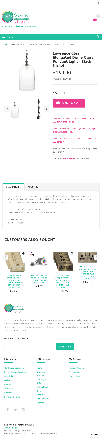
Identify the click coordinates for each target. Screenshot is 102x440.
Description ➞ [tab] (13, 187)
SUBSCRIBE (65, 346)
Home (39, 368)
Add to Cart (71, 103)
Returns (7, 384)
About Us (8, 376)
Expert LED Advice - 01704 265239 (19, 26)
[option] (14, 109)
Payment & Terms (12, 397)
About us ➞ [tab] (34, 187)
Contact (40, 403)
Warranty (8, 388)
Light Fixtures (43, 399)
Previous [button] (7, 109)
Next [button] (46, 109)
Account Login (75, 372)
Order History (75, 376)
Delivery (7, 380)
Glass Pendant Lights (17, 44)
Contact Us (9, 393)
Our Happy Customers (14, 368)
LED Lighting (42, 387)
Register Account (76, 368)
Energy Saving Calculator (15, 372)
